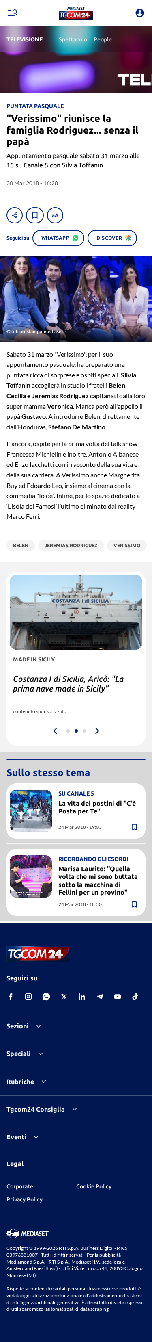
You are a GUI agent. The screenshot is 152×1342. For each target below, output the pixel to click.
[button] (76, 13)
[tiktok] (135, 997)
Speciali (18, 1053)
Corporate (19, 1186)
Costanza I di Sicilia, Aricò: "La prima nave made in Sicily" (68, 683)
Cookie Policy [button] (93, 1186)
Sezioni (17, 1026)
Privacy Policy (24, 1199)
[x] (64, 997)
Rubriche (20, 1081)
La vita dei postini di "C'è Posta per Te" (97, 807)
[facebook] (10, 997)
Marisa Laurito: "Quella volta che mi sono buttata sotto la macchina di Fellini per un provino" (98, 880)
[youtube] (117, 997)
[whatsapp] (46, 997)
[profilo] (140, 13)
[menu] (12, 13)
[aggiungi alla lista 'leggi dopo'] (35, 215)
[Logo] (76, 13)
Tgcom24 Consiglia (35, 1109)
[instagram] (28, 997)
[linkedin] (82, 997)
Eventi (16, 1136)
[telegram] (100, 997)
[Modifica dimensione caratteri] (55, 215)
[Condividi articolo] (14, 215)
